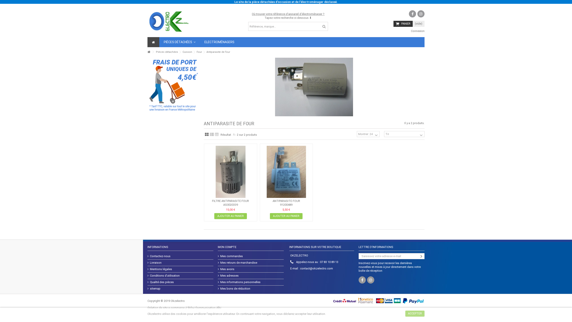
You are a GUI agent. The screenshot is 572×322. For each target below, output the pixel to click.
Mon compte (227, 247)
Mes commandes (231, 256)
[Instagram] (421, 13)
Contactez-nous (160, 256)
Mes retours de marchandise (238, 262)
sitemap (155, 288)
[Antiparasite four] (286, 172)
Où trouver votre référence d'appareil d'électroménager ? (288, 14)
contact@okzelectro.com (316, 268)
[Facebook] (412, 13)
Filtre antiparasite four (230, 201)
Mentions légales (161, 269)
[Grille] (207, 134)
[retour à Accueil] (148, 52)
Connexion (417, 31)
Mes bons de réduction (235, 288)
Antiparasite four (286, 201)
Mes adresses (229, 275)
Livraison (156, 262)
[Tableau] (217, 134)
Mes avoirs (227, 269)
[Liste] (212, 134)
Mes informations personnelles (240, 282)
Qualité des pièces (162, 282)
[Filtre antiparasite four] (230, 172)
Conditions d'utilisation (165, 275)
